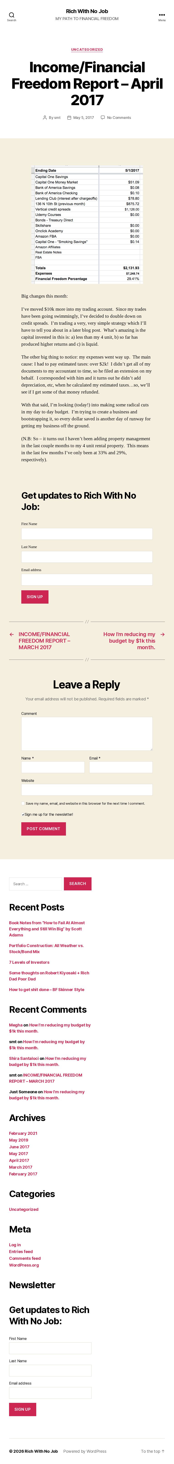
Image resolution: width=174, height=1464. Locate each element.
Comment (29, 714)
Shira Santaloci (24, 1058)
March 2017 (20, 1167)
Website (27, 780)
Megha (16, 1025)
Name (27, 758)
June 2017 (19, 1146)
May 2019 (18, 1140)
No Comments (119, 117)
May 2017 (18, 1153)
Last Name (29, 547)
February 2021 (23, 1133)
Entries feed (21, 1251)
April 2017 (19, 1160)
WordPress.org (24, 1265)
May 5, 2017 (83, 117)
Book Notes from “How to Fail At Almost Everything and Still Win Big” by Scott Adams (47, 928)
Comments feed (25, 1258)
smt (57, 117)
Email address (31, 570)
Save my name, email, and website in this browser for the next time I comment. (85, 803)
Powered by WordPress (84, 1451)
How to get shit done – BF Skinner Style (46, 989)
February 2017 (23, 1174)
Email (95, 758)
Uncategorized (87, 50)
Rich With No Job (87, 11)
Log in (15, 1244)
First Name (29, 524)
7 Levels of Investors (29, 962)
